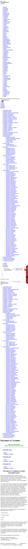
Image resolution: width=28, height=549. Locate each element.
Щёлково (5, 90)
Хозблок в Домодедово (11, 225)
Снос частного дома (10, 165)
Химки (5, 84)
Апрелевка (5, 8)
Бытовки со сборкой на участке (10, 122)
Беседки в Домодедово (11, 246)
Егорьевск (5, 26)
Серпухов (5, 76)
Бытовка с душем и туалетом (10, 118)
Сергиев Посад (6, 75)
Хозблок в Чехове (10, 180)
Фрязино (5, 82)
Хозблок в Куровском (11, 214)
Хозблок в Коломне (10, 194)
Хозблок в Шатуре (10, 199)
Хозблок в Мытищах (11, 178)
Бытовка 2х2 (7, 457)
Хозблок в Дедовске (10, 213)
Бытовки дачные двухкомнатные (10, 112)
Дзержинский (6, 19)
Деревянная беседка (10, 159)
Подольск (5, 65)
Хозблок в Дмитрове (11, 173)
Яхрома (5, 95)
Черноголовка (6, 86)
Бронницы (5, 10)
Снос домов (6, 164)
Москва (5, 7)
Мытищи (5, 56)
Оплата (2, 104)
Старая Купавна (7, 79)
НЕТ (3, 3)
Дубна (4, 25)
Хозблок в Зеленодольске (12, 187)
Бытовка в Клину (10, 253)
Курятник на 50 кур (10, 151)
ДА (1, 3)
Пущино (5, 69)
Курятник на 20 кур (10, 150)
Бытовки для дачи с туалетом (10, 117)
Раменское (5, 70)
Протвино (5, 67)
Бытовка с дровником (8, 114)
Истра (4, 32)
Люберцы (5, 53)
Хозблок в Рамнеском (11, 209)
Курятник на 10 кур (10, 149)
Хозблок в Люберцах (11, 192)
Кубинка (5, 45)
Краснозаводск (6, 42)
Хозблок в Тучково (10, 204)
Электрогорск (6, 91)
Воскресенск (6, 14)
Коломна (5, 36)
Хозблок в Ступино (10, 226)
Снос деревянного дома (11, 167)
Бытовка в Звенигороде (11, 252)
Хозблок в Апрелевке (11, 222)
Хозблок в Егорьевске (11, 181)
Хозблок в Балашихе (10, 210)
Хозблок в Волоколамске (12, 198)
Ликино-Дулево (7, 47)
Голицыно (5, 16)
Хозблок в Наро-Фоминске (12, 202)
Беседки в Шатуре (10, 243)
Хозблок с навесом (7, 129)
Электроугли (6, 93)
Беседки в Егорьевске (11, 238)
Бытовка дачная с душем (9, 116)
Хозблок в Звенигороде (11, 177)
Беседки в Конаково (10, 231)
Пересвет (5, 64)
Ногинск (5, 58)
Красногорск (6, 41)
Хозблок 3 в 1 (6, 131)
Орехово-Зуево (6, 62)
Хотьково (5, 85)
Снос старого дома (10, 166)
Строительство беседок (11, 162)
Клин (4, 35)
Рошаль (5, 73)
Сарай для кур (9, 142)
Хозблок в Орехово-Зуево (12, 195)
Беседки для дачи (7, 155)
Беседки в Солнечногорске (12, 227)
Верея (4, 96)
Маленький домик (7, 110)
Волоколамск (6, 13)
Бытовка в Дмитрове (11, 250)
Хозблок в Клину (10, 172)
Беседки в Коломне (10, 236)
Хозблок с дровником (8, 133)
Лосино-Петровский (8, 49)
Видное (5, 12)
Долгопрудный (6, 21)
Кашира (5, 34)
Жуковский (5, 27)
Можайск (5, 54)
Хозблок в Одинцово (11, 186)
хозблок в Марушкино (11, 224)
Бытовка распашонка (8, 115)
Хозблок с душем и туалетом (10, 127)
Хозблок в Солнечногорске (12, 171)
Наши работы (6, 170)
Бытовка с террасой (7, 121)
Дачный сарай (6, 136)
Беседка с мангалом (10, 156)
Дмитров (5, 20)
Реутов (4, 71)
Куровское (5, 46)
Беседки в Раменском (11, 244)
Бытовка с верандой (8, 120)
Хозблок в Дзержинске (11, 206)
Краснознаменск (7, 43)
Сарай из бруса (9, 140)
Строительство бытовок (8, 258)
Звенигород (6, 30)
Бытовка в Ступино (10, 249)
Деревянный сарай (10, 137)
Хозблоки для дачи (7, 123)
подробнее (11, 454)
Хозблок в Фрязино (10, 215)
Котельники (6, 38)
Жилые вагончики (7, 257)
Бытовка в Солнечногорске (12, 254)
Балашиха (5, 9)
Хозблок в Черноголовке (11, 200)
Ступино (5, 80)
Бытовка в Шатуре (10, 255)
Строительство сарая (11, 139)
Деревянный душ (10, 144)
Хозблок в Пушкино (10, 188)
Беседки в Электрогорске (12, 248)
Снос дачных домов (10, 169)
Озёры (4, 60)
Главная (2, 103)
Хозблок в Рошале (10, 219)
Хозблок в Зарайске (10, 221)
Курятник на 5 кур (10, 148)
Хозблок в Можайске (11, 183)
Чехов (4, 87)
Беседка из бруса (10, 160)
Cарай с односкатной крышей (13, 138)
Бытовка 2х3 (7, 464)
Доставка (3, 105)
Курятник (5, 147)
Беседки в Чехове (10, 233)
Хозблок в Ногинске (10, 182)
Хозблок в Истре (10, 176)
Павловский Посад (7, 63)
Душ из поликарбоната (11, 145)
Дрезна (5, 24)
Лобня (4, 48)
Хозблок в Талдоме (10, 216)
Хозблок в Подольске (11, 189)
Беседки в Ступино (10, 247)
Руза (4, 74)
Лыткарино (6, 52)
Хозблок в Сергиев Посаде (12, 193)
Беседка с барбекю (10, 158)
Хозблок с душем (7, 126)
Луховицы (5, 51)
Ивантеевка (6, 31)
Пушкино (5, 68)
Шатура (5, 89)
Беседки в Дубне (10, 242)
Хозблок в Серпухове (11, 197)
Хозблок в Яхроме (10, 217)
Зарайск (5, 29)
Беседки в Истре (10, 232)
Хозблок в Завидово (10, 220)
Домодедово (6, 23)
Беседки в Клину (10, 228)
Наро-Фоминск (6, 57)
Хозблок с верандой (8, 128)
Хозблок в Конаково (10, 175)
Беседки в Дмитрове (10, 230)
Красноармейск (6, 40)
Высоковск (5, 15)
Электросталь (6, 92)
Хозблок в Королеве (10, 184)
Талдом (5, 81)
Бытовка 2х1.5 (7, 449)
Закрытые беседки (10, 161)
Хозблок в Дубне (10, 211)
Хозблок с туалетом (7, 125)
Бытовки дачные (7, 111)
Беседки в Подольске (11, 235)
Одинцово (5, 59)
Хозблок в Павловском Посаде (13, 205)
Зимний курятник (10, 154)
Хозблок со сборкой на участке (10, 132)
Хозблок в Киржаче (10, 203)
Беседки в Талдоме (10, 237)
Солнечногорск (6, 78)
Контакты (3, 106)
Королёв (5, 37)
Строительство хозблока (9, 259)
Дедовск (5, 18)
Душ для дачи (6, 143)
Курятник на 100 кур (11, 153)
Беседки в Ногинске (10, 241)
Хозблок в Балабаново (11, 208)
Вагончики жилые (7, 134)
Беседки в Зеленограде (11, 239)
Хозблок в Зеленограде (11, 191)
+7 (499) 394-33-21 (5, 99)
